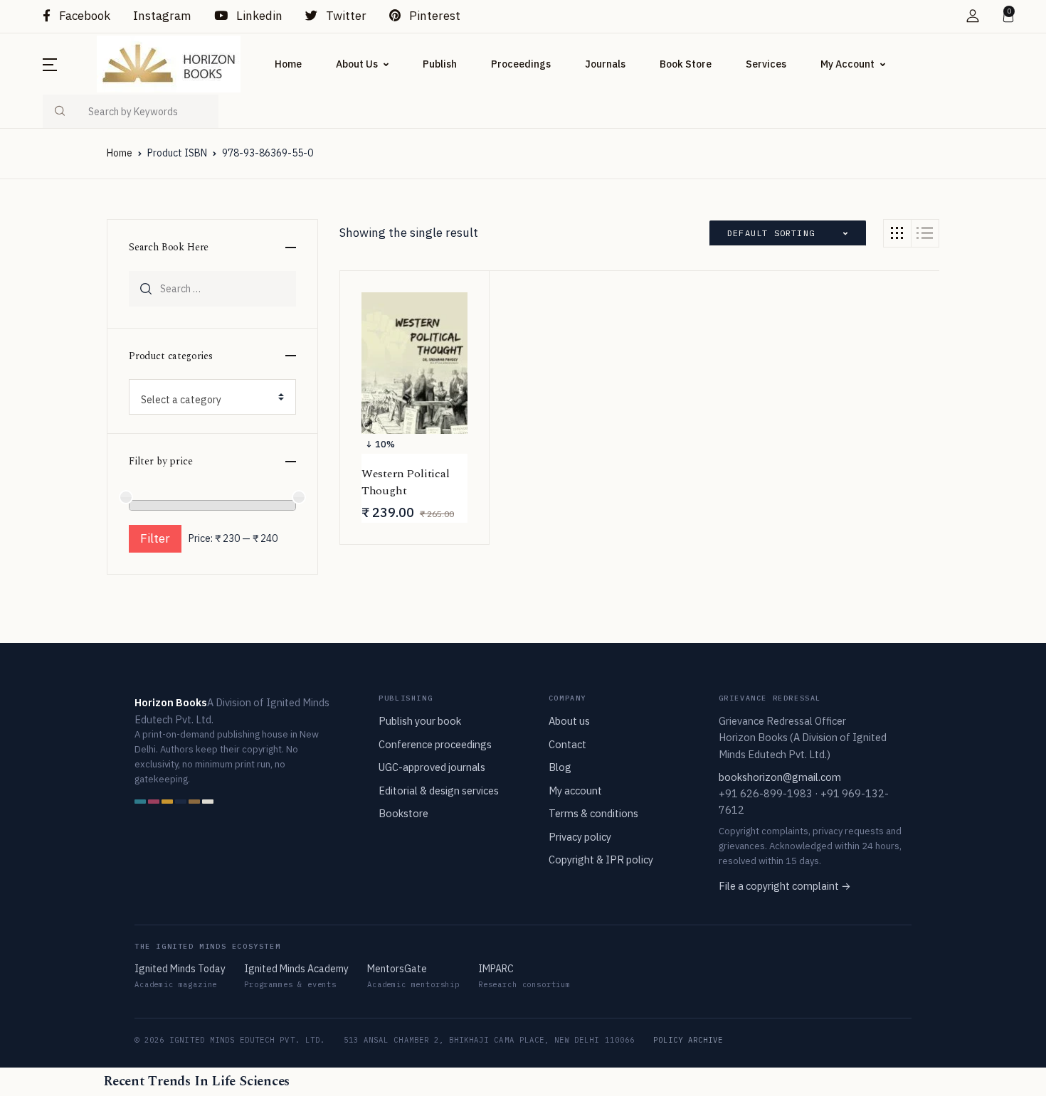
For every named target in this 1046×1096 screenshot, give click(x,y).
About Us (357, 64)
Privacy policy (580, 837)
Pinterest (433, 15)
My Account (847, 64)
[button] (972, 16)
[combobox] (212, 397)
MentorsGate (397, 968)
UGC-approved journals (432, 767)
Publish (440, 64)
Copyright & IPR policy (601, 859)
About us (569, 721)
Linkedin (257, 15)
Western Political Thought (405, 482)
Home (288, 64)
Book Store (686, 64)
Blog (560, 767)
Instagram (162, 15)
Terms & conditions (593, 813)
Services (766, 64)
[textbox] (207, 400)
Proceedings (521, 64)
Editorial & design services (439, 790)
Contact (567, 744)
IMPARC (496, 968)
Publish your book (420, 721)
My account (575, 790)
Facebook (83, 15)
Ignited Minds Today (180, 968)
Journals (605, 64)
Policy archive (688, 1040)
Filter (155, 538)
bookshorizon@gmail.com (780, 777)
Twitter (344, 15)
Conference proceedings (435, 744)
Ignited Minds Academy (296, 968)
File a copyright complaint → (785, 886)
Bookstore (403, 813)
